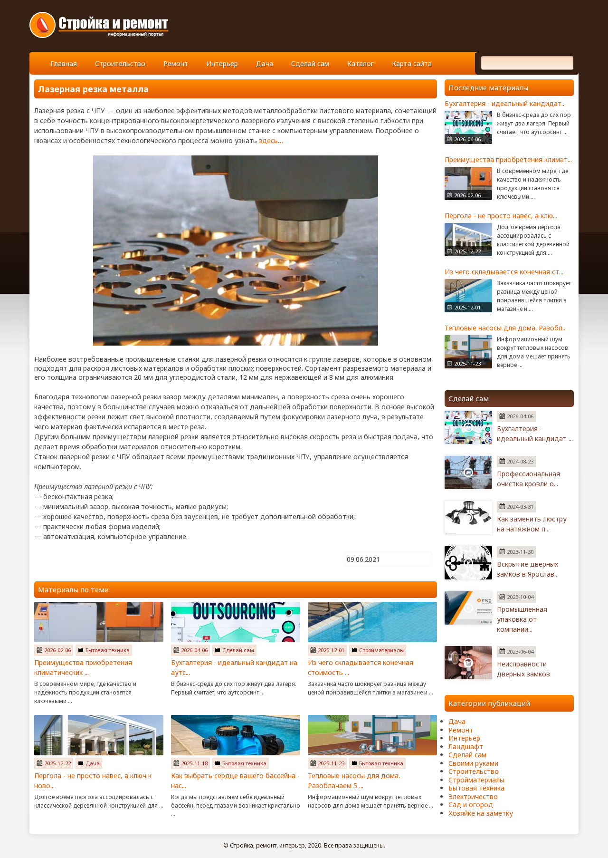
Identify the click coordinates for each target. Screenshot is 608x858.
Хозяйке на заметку (480, 813)
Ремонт (175, 63)
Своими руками (473, 763)
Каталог (360, 63)
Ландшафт (465, 746)
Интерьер (222, 63)
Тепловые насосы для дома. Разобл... (506, 327)
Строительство (120, 63)
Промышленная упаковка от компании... (522, 619)
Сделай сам (310, 63)
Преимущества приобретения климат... (508, 159)
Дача (264, 63)
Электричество (473, 796)
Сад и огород (470, 804)
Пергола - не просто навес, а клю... (501, 215)
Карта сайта (412, 63)
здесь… (271, 140)
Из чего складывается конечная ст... (504, 271)
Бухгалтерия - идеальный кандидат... (505, 103)
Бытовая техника (108, 650)
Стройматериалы (381, 650)
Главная (63, 63)
